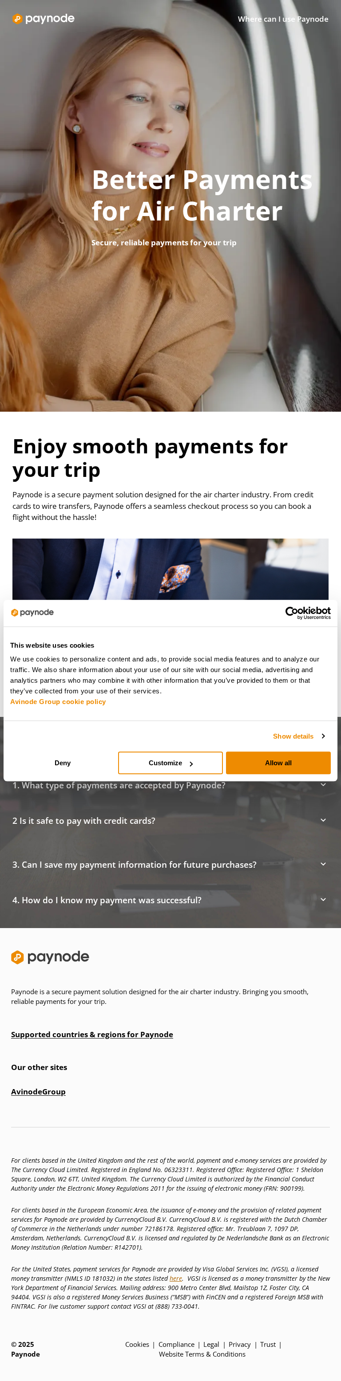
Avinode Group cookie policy (58, 701)
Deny (63, 763)
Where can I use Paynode (283, 19)
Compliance (176, 1344)
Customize (165, 763)
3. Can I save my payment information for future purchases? (134, 864)
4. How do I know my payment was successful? (107, 900)
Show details (293, 736)
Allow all (278, 763)
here (176, 1278)
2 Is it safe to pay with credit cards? (83, 820)
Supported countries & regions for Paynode (92, 1034)
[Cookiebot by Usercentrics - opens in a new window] (292, 613)
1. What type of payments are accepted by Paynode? (119, 785)
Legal (211, 1344)
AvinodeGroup (38, 1091)
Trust (268, 1344)
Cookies (137, 1344)
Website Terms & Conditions (202, 1354)
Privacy (240, 1344)
